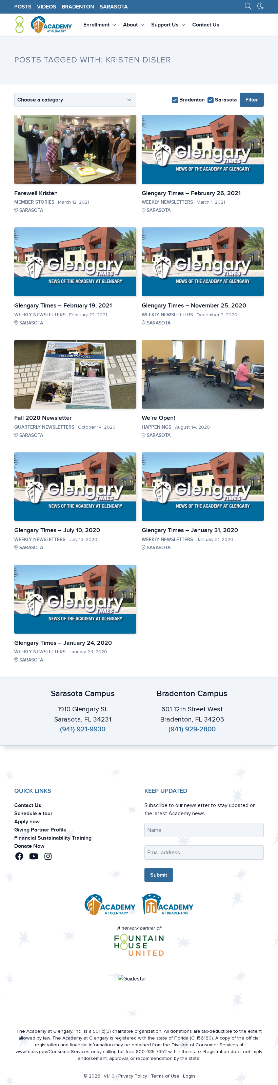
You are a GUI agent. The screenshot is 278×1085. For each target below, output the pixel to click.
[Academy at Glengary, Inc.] (43, 25)
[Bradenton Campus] (168, 906)
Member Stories (34, 202)
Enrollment (97, 24)
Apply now (27, 821)
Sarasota (114, 6)
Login (189, 1076)
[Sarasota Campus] (110, 906)
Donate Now (29, 846)
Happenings (156, 427)
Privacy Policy (132, 1076)
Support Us (165, 24)
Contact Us (205, 24)
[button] (20, 857)
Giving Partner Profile (40, 829)
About (131, 24)
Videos (46, 6)
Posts (23, 6)
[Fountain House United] (139, 945)
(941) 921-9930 (82, 729)
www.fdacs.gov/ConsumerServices (53, 1051)
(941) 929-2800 (192, 729)
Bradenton (78, 6)
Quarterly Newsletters (44, 427)
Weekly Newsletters (167, 202)
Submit (158, 875)
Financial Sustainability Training (53, 838)
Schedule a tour (33, 813)
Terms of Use (165, 1076)
